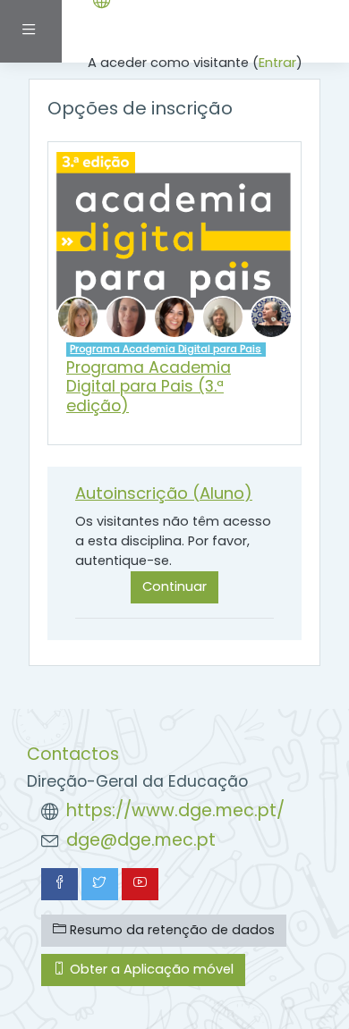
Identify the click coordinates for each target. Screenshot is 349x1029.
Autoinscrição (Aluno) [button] (163, 493)
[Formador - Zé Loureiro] (271, 316)
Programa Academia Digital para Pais (165, 349)
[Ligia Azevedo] (77, 316)
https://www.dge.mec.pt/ (175, 810)
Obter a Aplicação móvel (150, 969)
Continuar (174, 586)
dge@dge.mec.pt (141, 840)
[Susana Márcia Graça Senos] (174, 316)
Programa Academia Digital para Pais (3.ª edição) (148, 386)
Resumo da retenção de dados (170, 930)
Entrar (277, 63)
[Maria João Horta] (222, 316)
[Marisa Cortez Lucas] (126, 316)
